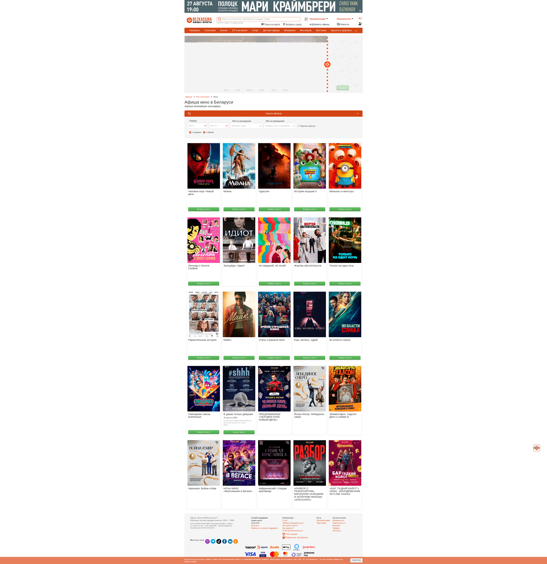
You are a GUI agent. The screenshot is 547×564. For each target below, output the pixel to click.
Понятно (356, 560)
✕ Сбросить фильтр (306, 126)
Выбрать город (293, 24)
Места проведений (275, 121)
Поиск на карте (272, 24)
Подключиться (339, 523)
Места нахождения (241, 121)
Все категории (202, 97)
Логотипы (337, 531)
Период (193, 121)
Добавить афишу (320, 24)
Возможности (338, 520)
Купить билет (239, 432)
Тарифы (336, 528)
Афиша (188, 97)
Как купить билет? (290, 525)
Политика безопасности (292, 531)
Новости (344, 24)
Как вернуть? (288, 528)
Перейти (343, 88)
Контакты (255, 525)
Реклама (336, 525)
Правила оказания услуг (293, 523)
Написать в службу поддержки (264, 528)
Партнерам (321, 523)
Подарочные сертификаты (297, 537)
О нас (284, 520)
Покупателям (344, 19)
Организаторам (317, 19)
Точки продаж (291, 534)
